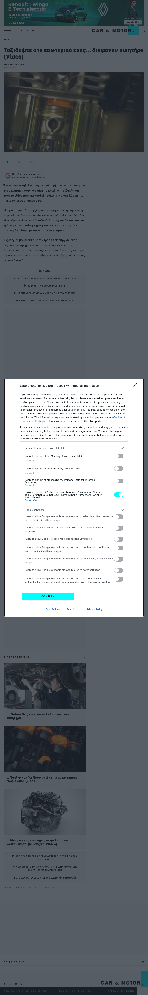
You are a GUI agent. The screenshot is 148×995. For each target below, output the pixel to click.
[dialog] (74, 497)
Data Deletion (53, 609)
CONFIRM (48, 596)
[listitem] (74, 448)
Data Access (74, 609)
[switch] (118, 456)
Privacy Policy (94, 609)
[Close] (136, 386)
